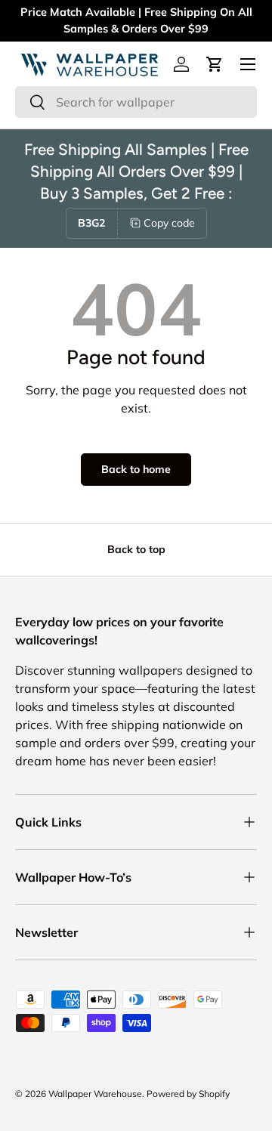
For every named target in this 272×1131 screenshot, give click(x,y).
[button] (214, 64)
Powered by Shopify (188, 1093)
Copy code (169, 223)
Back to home (136, 469)
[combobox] (136, 102)
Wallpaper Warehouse (95, 1093)
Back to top (136, 549)
